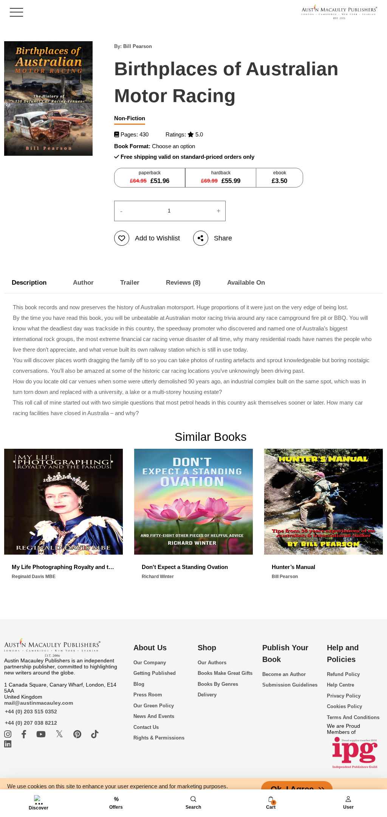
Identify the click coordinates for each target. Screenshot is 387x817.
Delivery (207, 695)
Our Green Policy (153, 705)
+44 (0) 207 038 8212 (31, 723)
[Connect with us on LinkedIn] (7, 744)
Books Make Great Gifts (225, 673)
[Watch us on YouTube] (42, 734)
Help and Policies (343, 653)
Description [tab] (29, 282)
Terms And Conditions (353, 717)
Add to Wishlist (157, 238)
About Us (150, 647)
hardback (220, 177)
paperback (149, 177)
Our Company (149, 662)
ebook (279, 177)
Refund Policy (343, 674)
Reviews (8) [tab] (183, 282)
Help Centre (340, 685)
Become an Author (284, 674)
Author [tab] (83, 282)
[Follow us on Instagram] (9, 734)
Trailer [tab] (129, 282)
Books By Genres (218, 684)
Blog (138, 684)
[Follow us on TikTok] (94, 734)
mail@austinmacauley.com (38, 703)
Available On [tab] (246, 282)
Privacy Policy (344, 696)
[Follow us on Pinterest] (78, 734)
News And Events (153, 716)
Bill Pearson (137, 46)
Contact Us (146, 727)
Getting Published (154, 673)
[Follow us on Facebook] (25, 734)
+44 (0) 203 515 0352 (31, 711)
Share (223, 238)
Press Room (147, 695)
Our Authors (212, 662)
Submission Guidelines (289, 685)
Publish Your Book (285, 653)
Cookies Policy (344, 706)
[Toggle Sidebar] (16, 12)
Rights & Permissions (158, 738)
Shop (207, 647)
